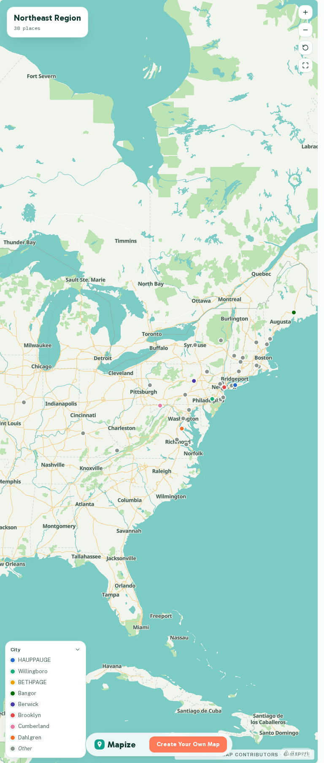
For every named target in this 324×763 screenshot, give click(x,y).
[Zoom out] (305, 30)
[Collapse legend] (78, 650)
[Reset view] (305, 47)
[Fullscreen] (305, 65)
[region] (159, 381)
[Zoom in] (305, 12)
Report (300, 752)
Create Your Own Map (188, 744)
